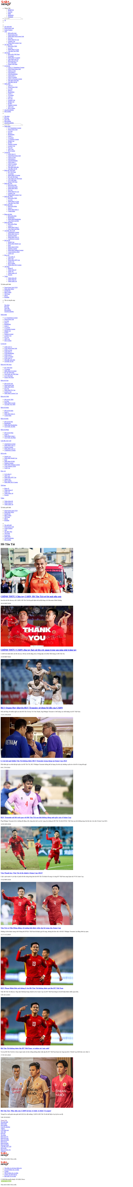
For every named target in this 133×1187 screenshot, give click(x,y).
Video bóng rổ (12, 270)
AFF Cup (10, 106)
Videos (3, 1128)
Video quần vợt (12, 273)
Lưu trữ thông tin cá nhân (11, 1169)
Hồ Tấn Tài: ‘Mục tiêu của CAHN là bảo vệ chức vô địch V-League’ (26, 1111)
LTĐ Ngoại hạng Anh (14, 69)
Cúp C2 (10, 97)
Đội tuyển (7, 240)
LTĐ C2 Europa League (15, 79)
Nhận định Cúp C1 (13, 234)
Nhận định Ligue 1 (13, 227)
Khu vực (6, 255)
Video (6, 276)
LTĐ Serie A (11, 72)
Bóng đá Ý (4, 1141)
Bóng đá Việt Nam (9, 170)
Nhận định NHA (13, 188)
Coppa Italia (11, 211)
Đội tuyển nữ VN (13, 61)
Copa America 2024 (13, 252)
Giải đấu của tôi (12, 82)
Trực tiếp (7, 119)
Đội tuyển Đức (12, 216)
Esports (10, 275)
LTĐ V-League (12, 77)
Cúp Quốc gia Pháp (13, 229)
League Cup (11, 41)
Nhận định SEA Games (14, 265)
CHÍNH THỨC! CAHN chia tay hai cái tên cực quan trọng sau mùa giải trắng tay (38, 650)
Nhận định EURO (13, 247)
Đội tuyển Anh (12, 33)
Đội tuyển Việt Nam (14, 54)
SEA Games (11, 108)
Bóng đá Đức (8, 214)
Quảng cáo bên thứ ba (10, 1174)
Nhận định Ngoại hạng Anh (16, 36)
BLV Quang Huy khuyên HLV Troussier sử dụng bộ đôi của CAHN (32, 708)
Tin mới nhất (8, 26)
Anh (5, 31)
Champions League (13, 232)
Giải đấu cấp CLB (9, 230)
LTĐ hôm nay (5, 1130)
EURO (10, 103)
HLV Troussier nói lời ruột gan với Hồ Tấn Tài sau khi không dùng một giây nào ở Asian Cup (36, 817)
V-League (11, 56)
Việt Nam (7, 53)
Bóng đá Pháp (8, 222)
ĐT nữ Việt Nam (13, 177)
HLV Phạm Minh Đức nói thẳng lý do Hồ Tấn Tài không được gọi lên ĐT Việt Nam (32, 988)
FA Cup (10, 38)
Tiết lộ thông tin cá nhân (11, 1173)
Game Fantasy (8, 30)
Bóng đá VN (4, 1136)
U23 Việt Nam (12, 62)
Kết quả (6, 118)
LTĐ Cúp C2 (12, 165)
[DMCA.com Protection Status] (6, 1181)
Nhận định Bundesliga (14, 219)
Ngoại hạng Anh (9, 28)
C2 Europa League (13, 139)
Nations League (12, 105)
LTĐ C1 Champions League (16, 67)
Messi (6, 295)
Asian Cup (11, 261)
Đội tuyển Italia (12, 206)
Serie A (10, 90)
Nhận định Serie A (13, 209)
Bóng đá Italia (8, 204)
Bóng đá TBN (8, 196)
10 (5, 20)
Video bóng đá (12, 278)
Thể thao (6, 266)
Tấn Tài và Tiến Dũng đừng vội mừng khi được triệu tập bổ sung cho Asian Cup (31, 928)
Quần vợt (10, 271)
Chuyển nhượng (9, 110)
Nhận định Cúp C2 (13, 237)
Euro (9, 245)
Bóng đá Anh (8, 183)
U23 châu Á (11, 257)
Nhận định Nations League (15, 250)
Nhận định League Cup (14, 43)
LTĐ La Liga (12, 70)
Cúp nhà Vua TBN (13, 51)
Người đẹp (7, 290)
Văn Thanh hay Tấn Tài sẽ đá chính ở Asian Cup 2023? (22, 873)
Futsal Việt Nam (12, 64)
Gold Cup (11, 253)
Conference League (13, 239)
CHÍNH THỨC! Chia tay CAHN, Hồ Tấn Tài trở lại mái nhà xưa (31, 596)
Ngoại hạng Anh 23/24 (10, 287)
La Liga (10, 48)
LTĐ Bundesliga (13, 74)
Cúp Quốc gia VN (13, 59)
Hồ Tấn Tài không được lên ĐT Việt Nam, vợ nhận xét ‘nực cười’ (25, 1048)
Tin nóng (7, 116)
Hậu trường (7, 111)
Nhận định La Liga (13, 49)
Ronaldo (6, 297)
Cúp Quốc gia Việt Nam (15, 178)
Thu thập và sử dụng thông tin (13, 1168)
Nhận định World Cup (14, 243)
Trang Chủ (4, 1120)
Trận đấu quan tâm (13, 80)
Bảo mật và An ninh (10, 1176)
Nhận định (7, 84)
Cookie (6, 1171)
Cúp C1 (10, 85)
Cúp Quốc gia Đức (13, 221)
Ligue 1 (10, 93)
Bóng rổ (10, 268)
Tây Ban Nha (8, 44)
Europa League (12, 235)
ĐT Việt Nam (12, 172)
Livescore (7, 66)
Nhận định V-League (14, 57)
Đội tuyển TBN (12, 46)
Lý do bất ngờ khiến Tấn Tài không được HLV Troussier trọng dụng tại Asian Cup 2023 (34, 761)
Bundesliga (11, 92)
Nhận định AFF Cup (14, 260)
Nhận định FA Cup (13, 39)
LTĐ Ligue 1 (12, 75)
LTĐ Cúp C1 (12, 154)
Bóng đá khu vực (6, 1150)
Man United (7, 292)
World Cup (11, 102)
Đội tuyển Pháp (12, 224)
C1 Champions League (14, 128)
